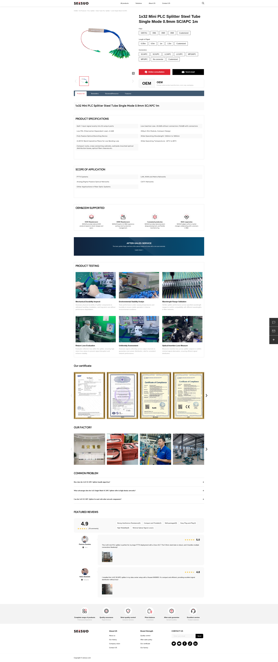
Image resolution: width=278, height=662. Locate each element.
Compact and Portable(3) (152, 523)
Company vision (114, 643)
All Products (82, 11)
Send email (190, 72)
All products (125, 3)
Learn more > (139, 250)
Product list (81, 93)
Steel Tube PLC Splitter (103, 11)
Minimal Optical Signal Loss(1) (143, 528)
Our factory (144, 647)
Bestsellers (95, 93)
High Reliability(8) (123, 528)
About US (152, 3)
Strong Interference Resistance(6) (129, 523)
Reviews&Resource (111, 93)
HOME (76, 11)
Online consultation (156, 72)
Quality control (145, 635)
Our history (113, 639)
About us (112, 635)
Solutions (139, 3)
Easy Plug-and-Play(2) (188, 523)
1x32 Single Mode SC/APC (119, 11)
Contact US (166, 3)
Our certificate (145, 643)
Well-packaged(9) (171, 523)
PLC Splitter (91, 11)
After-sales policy (146, 639)
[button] (206, 395)
